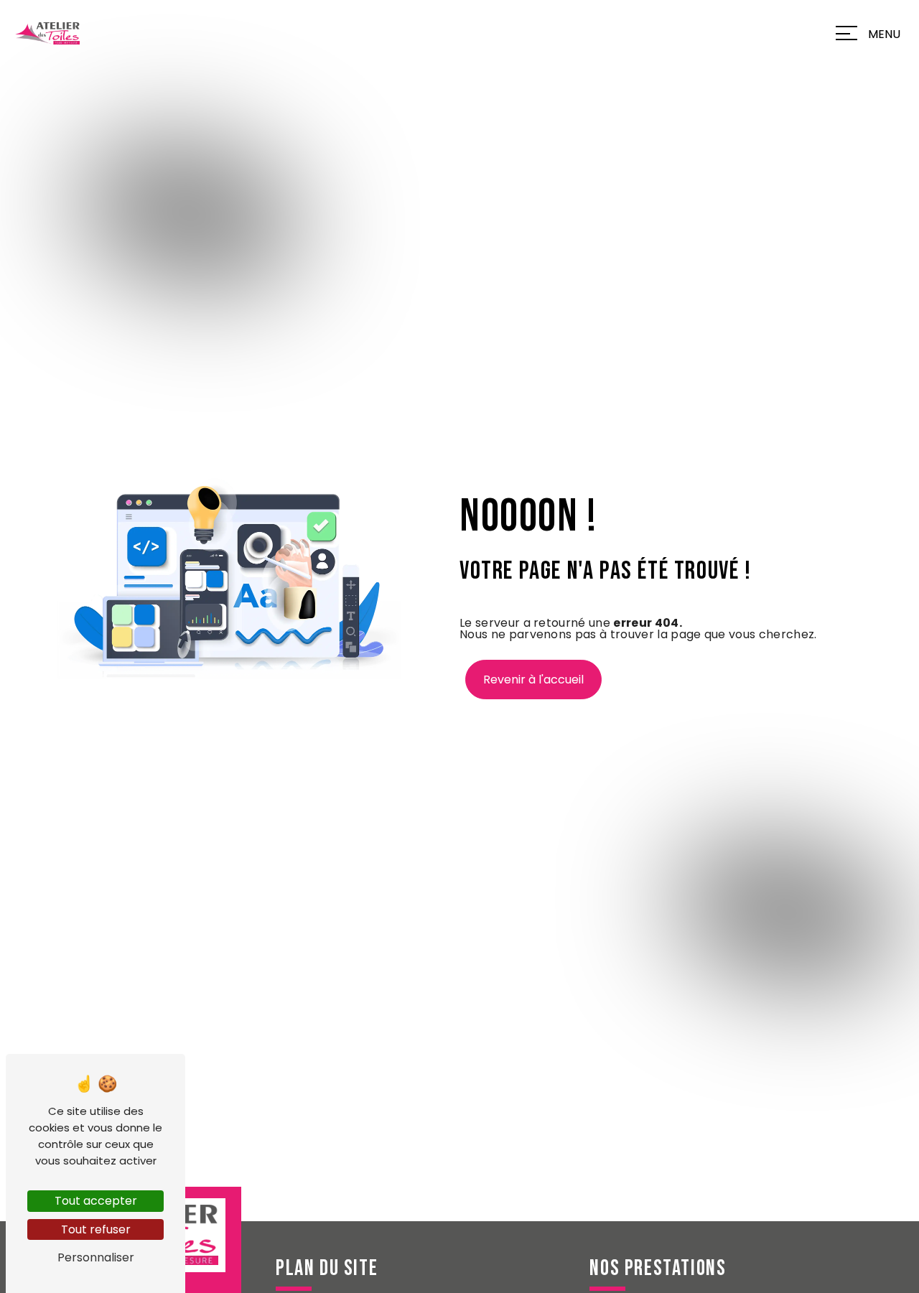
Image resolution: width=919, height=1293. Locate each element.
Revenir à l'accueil (533, 679)
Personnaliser (95, 1257)
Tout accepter (96, 1200)
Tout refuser (96, 1229)
